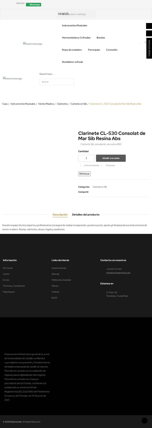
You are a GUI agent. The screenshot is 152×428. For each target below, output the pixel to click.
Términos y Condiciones (14, 285)
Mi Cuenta (7, 268)
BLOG (54, 297)
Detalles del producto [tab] (85, 214)
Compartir (93, 192)
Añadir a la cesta (110, 158)
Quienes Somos (59, 268)
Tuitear (97, 192)
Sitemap (55, 274)
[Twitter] (73, 252)
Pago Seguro (9, 291)
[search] (109, 82)
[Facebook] (67, 252)
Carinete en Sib (100, 187)
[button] (33, 4)
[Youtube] (84, 252)
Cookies (55, 291)
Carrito (6, 274)
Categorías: (84, 187)
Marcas (55, 285)
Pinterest (102, 192)
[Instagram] (78, 252)
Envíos (6, 280)
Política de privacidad (61, 280)
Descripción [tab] (60, 214)
